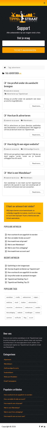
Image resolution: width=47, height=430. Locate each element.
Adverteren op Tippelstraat (17, 94)
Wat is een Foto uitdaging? (17, 248)
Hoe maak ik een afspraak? (17, 241)
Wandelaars (27, 120)
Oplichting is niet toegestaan (18, 266)
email (16, 302)
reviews (37, 312)
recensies (9, 307)
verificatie (18, 318)
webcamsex (29, 307)
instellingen (28, 312)
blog (25, 318)
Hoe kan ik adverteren (18, 115)
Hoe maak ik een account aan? (18, 251)
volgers (36, 297)
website (20, 312)
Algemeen (7, 359)
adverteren (18, 307)
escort (31, 318)
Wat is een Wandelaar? (19, 172)
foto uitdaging (10, 312)
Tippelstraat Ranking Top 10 (18, 282)
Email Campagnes (10, 381)
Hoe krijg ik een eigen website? (23, 144)
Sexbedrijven (8, 372)
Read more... (36, 106)
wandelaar (9, 297)
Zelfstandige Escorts (31, 149)
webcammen (27, 297)
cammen (9, 318)
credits (18, 297)
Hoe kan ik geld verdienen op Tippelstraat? (23, 269)
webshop (9, 302)
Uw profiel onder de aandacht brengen (21, 276)
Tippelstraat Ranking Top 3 (17, 279)
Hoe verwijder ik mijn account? (18, 238)
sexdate (37, 307)
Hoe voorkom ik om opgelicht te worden (22, 235)
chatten (23, 302)
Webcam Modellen (10, 377)
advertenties (32, 302)
